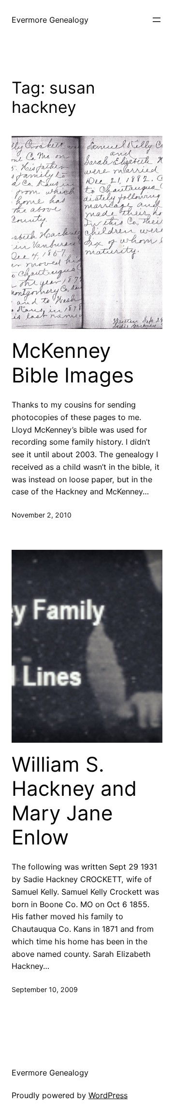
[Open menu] (156, 20)
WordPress (108, 1095)
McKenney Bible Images (73, 363)
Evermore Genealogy (50, 20)
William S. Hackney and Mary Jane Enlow (74, 800)
